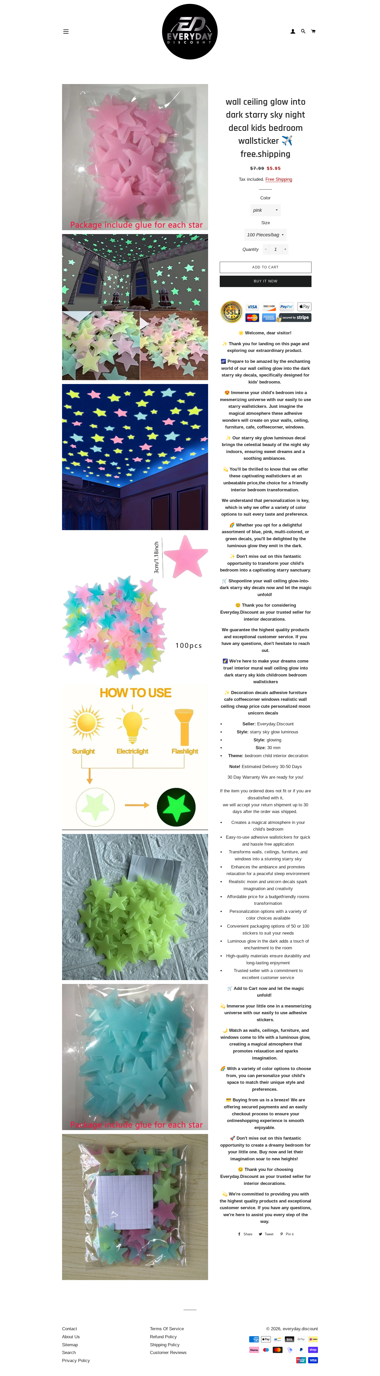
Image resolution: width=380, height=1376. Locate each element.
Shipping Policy (165, 1344)
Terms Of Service (167, 1328)
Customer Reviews (168, 1352)
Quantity (250, 249)
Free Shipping (278, 179)
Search (69, 1352)
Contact (69, 1328)
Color (265, 198)
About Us (71, 1336)
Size (265, 222)
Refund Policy (163, 1336)
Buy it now (265, 281)
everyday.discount (300, 1328)
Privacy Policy (76, 1360)
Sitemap (70, 1344)
